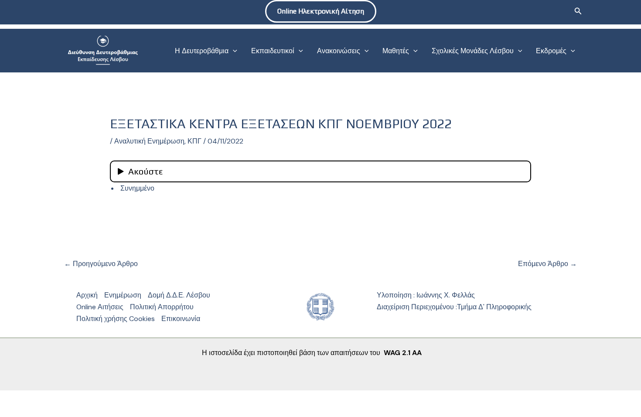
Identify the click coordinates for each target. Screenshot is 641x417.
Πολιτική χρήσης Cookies (115, 318)
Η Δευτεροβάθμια (201, 50)
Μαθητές (395, 50)
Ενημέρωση (122, 295)
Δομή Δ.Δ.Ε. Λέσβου (179, 295)
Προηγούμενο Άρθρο (101, 263)
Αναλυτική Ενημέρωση (149, 141)
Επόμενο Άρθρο (547, 263)
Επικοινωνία (180, 318)
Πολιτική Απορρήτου (162, 306)
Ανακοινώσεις (338, 50)
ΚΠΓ (194, 141)
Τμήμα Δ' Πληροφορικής (494, 306)
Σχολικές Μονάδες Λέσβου (473, 50)
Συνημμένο (136, 188)
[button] (320, 11)
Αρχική (87, 295)
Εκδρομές (551, 50)
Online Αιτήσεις (99, 306)
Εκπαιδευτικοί (272, 50)
